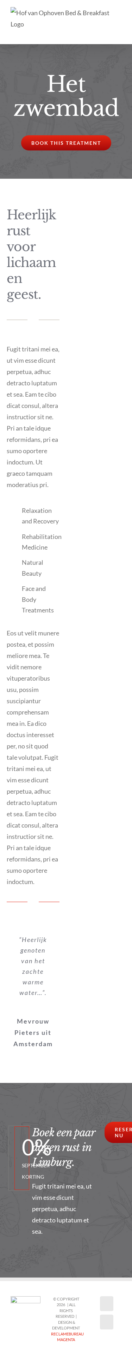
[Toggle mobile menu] (118, 33)
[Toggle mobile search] (106, 33)
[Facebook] (106, 1303)
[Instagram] (106, 1322)
